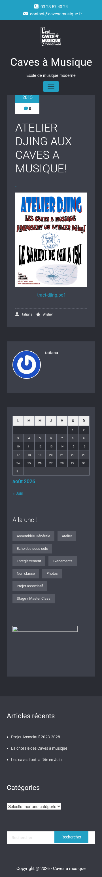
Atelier (48, 314)
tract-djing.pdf (51, 295)
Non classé (26, 573)
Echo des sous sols (32, 548)
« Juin (17, 493)
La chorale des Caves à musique (39, 748)
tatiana (26, 314)
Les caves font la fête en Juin (36, 759)
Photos (52, 573)
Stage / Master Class (33, 598)
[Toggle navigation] (51, 86)
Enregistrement (29, 561)
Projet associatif (30, 586)
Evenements (63, 561)
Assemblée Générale (33, 536)
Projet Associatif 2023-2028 (35, 737)
